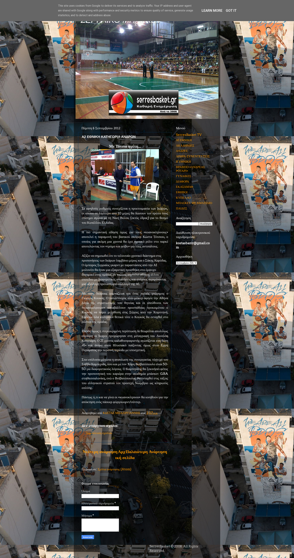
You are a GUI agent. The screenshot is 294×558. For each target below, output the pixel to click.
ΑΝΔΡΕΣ (182, 151)
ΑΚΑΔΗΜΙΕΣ (185, 145)
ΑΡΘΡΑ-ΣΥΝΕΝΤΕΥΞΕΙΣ (193, 156)
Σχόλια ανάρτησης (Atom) (114, 469)
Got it (231, 11)
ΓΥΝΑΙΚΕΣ (183, 176)
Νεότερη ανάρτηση (100, 451)
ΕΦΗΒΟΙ (181, 192)
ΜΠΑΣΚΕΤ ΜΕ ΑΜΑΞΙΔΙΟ (194, 203)
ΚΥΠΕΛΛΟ (183, 197)
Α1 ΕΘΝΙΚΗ (184, 140)
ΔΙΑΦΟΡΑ (182, 181)
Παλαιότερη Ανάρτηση (146, 451)
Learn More (212, 11)
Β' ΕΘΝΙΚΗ (183, 161)
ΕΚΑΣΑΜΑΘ (184, 186)
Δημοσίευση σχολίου (99, 433)
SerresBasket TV (188, 135)
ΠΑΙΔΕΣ (181, 208)
